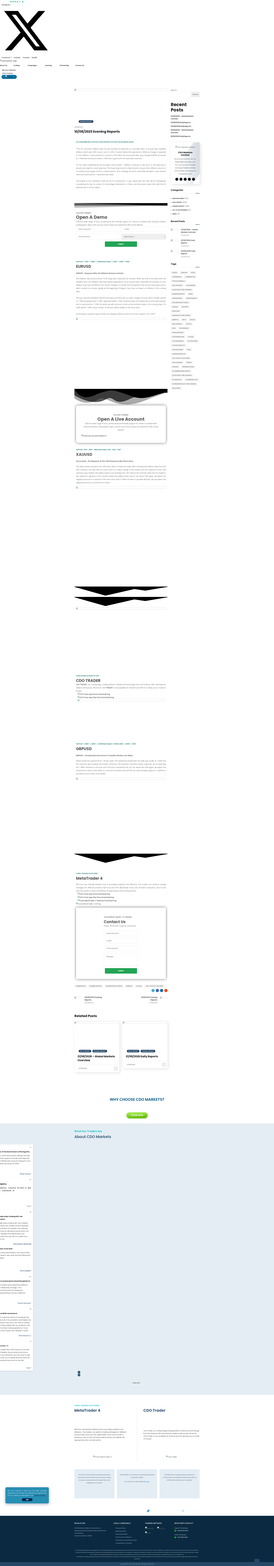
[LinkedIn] (161, 990)
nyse (174, 328)
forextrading (191, 298)
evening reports (95, 986)
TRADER (109, 688)
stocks (139, 986)
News (174, 214)
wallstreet (176, 388)
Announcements (121, 1534)
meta (184, 320)
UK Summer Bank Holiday (181, 371)
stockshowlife (178, 341)
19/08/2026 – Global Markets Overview (182, 131)
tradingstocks (188, 367)
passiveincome (177, 332)
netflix (188, 324)
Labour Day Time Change (181, 315)
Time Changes (177, 362)
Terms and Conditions (123, 1537)
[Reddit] (166, 990)
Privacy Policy (120, 1528)
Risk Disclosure (120, 1531)
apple (193, 272)
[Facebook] (157, 990)
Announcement (178, 198)
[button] (9, 70)
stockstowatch (178, 345)
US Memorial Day (192, 380)
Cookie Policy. (40, 1495)
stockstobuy (192, 341)
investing (175, 311)
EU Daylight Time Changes (182, 290)
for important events (114, 986)
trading (175, 367)
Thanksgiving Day (179, 354)
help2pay (185, 307)
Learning (48, 65)
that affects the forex (154, 986)
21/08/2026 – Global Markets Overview (96, 1058)
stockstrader (177, 350)
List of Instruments (180, 210)
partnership (184, 328)
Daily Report (177, 202)
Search (174, 90)
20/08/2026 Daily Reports (181, 126)
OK (27, 1499)
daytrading (190, 285)
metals (192, 320)
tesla (189, 350)
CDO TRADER (81, 684)
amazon (184, 272)
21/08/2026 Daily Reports (142, 1056)
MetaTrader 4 (177, 324)
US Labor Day (177, 380)
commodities (81, 986)
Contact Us (79, 65)
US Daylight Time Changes (182, 375)
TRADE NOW (137, 1115)
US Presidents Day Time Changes (184, 384)
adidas (174, 272)
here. (148, 1482)
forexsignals (177, 298)
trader (188, 362)
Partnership (64, 65)
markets (129, 986)
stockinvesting (178, 337)
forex (190, 294)
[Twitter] (153, 990)
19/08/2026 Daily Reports (181, 136)
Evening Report (178, 206)
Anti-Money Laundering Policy (126, 1540)
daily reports (177, 285)
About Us (3, 65)
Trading (16, 65)
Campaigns (32, 65)
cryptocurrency (178, 281)
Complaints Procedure (123, 1543)
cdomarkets (177, 277)
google (175, 307)
